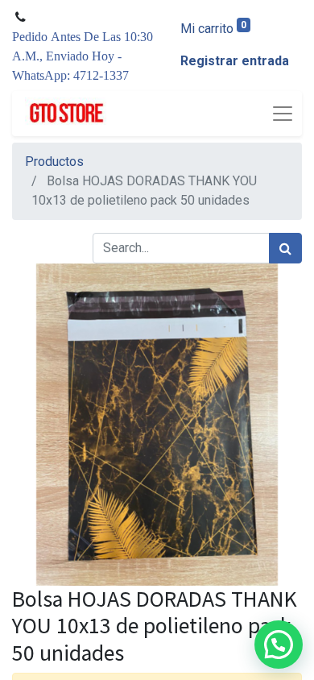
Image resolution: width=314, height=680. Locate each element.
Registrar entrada (234, 60)
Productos (54, 161)
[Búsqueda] (285, 248)
